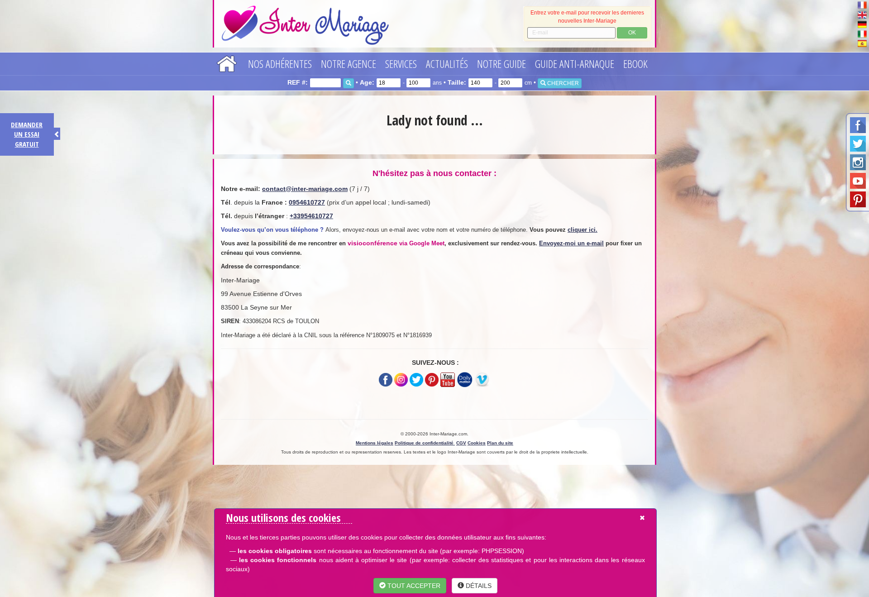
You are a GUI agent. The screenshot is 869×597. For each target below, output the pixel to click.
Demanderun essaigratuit (27, 134)
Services (401, 63)
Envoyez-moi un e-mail (571, 243)
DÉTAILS (478, 585)
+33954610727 (311, 216)
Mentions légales (374, 442)
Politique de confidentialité (425, 442)
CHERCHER (562, 83)
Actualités (447, 63)
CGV (461, 442)
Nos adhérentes (280, 63)
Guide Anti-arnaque (574, 63)
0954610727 (307, 202)
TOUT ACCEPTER (413, 585)
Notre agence (348, 63)
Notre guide (501, 63)
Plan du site (500, 442)
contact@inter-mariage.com (305, 188)
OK (632, 32)
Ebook (635, 63)
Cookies (477, 442)
